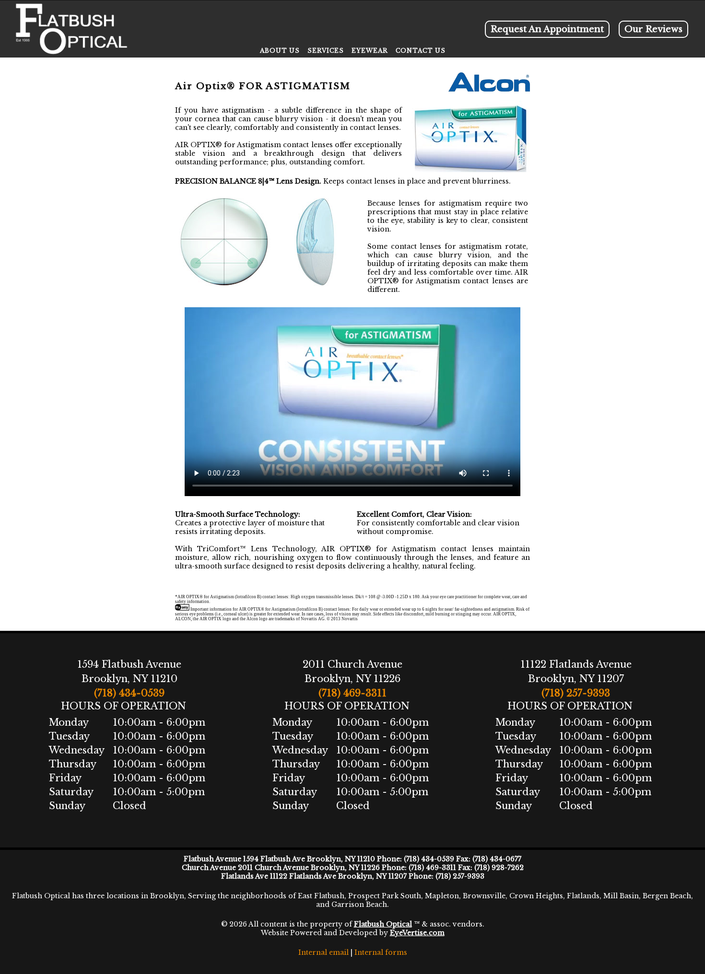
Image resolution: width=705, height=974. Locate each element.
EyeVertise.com (417, 932)
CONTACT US (421, 50)
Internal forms (380, 952)
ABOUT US (280, 50)
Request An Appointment (547, 29)
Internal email (323, 952)
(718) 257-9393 (575, 693)
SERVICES (325, 50)
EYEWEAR (370, 50)
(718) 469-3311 (352, 693)
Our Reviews (653, 29)
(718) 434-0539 (129, 693)
